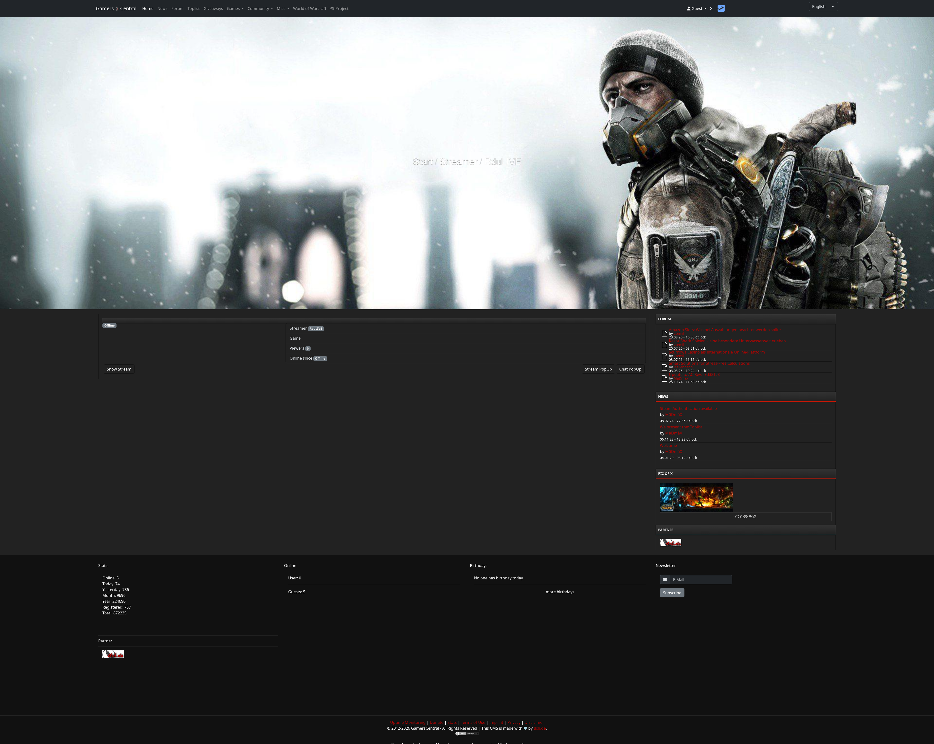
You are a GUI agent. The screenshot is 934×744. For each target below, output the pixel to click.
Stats (452, 722)
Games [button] (234, 8)
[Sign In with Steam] (721, 8)
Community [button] (259, 8)
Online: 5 (110, 578)
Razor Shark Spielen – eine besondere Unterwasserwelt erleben (727, 341)
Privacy (514, 722)
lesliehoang (683, 367)
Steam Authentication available (688, 408)
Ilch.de (540, 728)
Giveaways (213, 8)
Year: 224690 (114, 601)
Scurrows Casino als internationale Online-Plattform (717, 352)
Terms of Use (473, 722)
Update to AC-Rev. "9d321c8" (695, 374)
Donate (436, 722)
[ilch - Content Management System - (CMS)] (670, 542)
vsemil (679, 333)
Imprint (496, 722)
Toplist (194, 8)
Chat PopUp (630, 369)
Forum (177, 8)
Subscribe (672, 592)
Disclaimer (534, 722)
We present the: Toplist (681, 427)
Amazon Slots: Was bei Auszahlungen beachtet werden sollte (725, 329)
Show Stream (119, 369)
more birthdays (560, 591)
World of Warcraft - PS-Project (321, 8)
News (162, 8)
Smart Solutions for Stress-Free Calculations (709, 363)
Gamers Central (116, 8)
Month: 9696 (114, 595)
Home (147, 8)
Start (423, 160)
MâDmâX (681, 378)
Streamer (459, 160)
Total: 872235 (114, 613)
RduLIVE (502, 160)
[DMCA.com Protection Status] (467, 733)
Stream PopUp (598, 369)
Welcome (668, 445)
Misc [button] (281, 8)
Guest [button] (697, 8)
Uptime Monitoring (408, 722)
